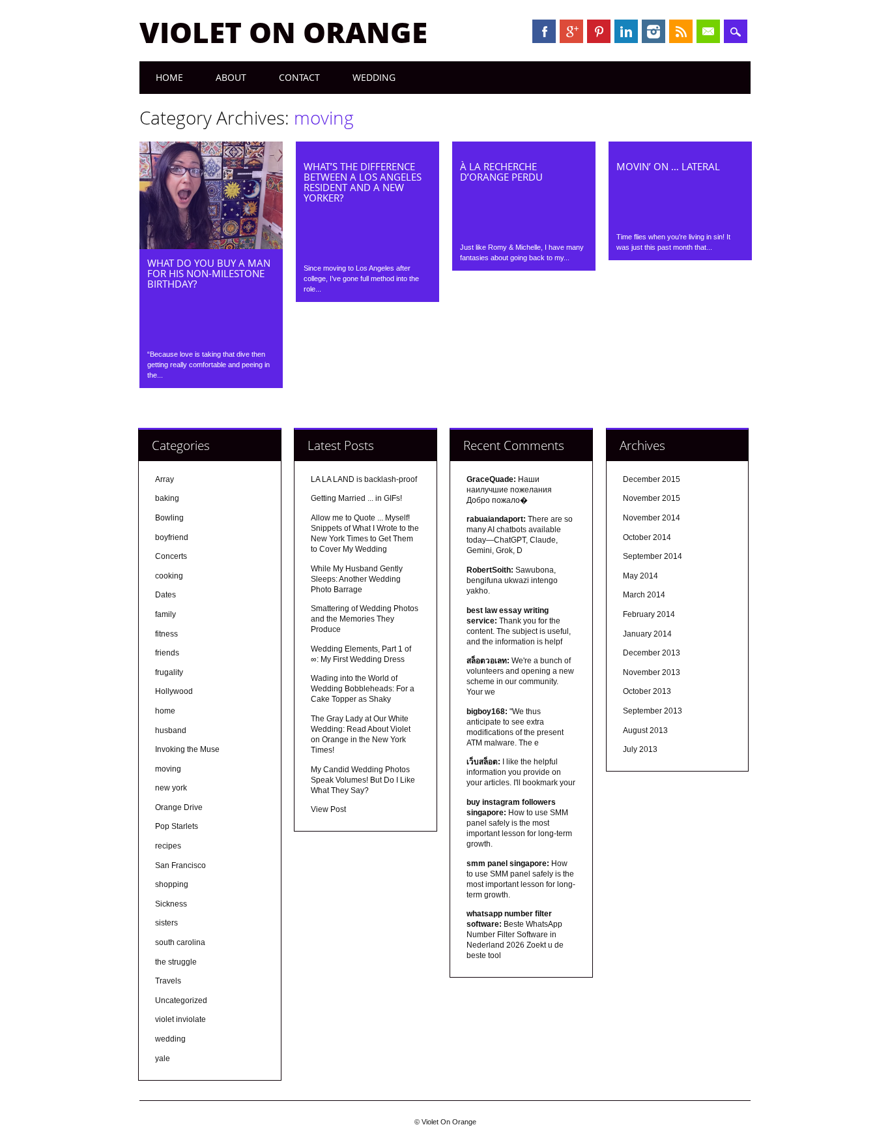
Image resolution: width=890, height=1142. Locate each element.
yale (162, 1058)
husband (170, 730)
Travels (168, 980)
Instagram (653, 31)
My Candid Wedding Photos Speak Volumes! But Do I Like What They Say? (363, 780)
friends (167, 652)
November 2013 (651, 672)
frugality (169, 672)
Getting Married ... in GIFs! (356, 498)
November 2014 (651, 517)
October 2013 (647, 691)
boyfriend (171, 537)
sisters (166, 922)
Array (164, 479)
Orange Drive (179, 807)
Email (708, 31)
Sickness (171, 904)
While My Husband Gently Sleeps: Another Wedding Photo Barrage (357, 579)
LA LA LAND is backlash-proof (364, 479)
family (165, 614)
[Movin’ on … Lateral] (680, 149)
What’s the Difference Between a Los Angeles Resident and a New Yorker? (363, 182)
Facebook (544, 31)
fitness (166, 634)
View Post (328, 809)
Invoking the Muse (187, 749)
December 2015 (651, 479)
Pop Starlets (176, 826)
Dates (165, 594)
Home (169, 77)
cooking (169, 575)
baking (167, 498)
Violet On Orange (283, 32)
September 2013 (652, 710)
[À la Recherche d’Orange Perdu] (524, 149)
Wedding (373, 77)
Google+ (571, 31)
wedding (170, 1039)
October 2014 (647, 537)
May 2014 (640, 575)
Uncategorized (181, 1000)
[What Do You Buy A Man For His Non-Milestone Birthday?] (211, 246)
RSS (681, 31)
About (231, 77)
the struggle (176, 962)
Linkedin (626, 31)
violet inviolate (180, 1019)
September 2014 (652, 556)
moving (168, 769)
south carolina (180, 942)
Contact (299, 77)
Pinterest (598, 31)
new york (171, 787)
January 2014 (647, 634)
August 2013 (645, 730)
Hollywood (174, 691)
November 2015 (651, 498)
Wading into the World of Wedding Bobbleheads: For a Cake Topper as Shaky (362, 689)
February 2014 (649, 614)
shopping (171, 884)
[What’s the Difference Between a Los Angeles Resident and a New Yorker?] (367, 149)
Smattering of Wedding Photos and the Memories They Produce (364, 619)
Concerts (171, 556)
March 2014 (644, 594)
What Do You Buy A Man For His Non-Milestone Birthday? (208, 273)
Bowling (169, 517)
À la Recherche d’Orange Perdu (501, 171)
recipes (168, 845)
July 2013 (640, 749)
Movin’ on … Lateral (668, 166)
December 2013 (651, 652)
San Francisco (180, 865)
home (165, 710)
